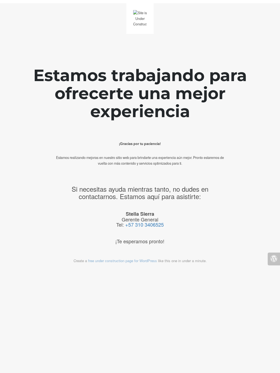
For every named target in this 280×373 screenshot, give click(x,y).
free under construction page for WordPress (122, 260)
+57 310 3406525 (144, 224)
